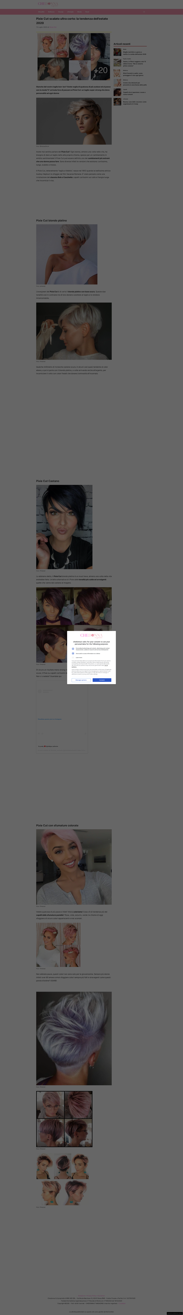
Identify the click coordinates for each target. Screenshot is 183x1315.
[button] (91, 657)
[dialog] (91, 657)
